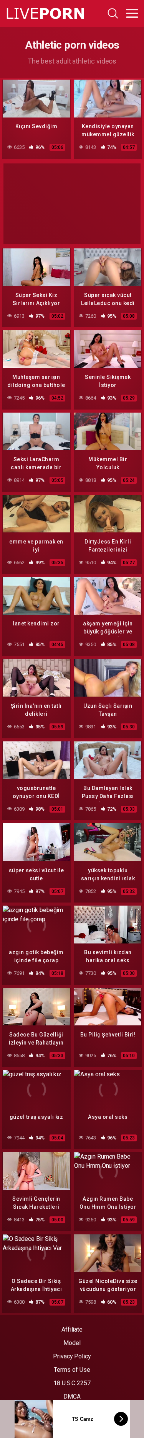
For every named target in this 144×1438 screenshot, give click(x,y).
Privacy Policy (72, 1356)
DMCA (72, 1396)
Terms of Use (72, 1369)
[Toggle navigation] (132, 13)
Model (72, 1343)
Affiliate (72, 1329)
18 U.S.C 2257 (72, 1383)
